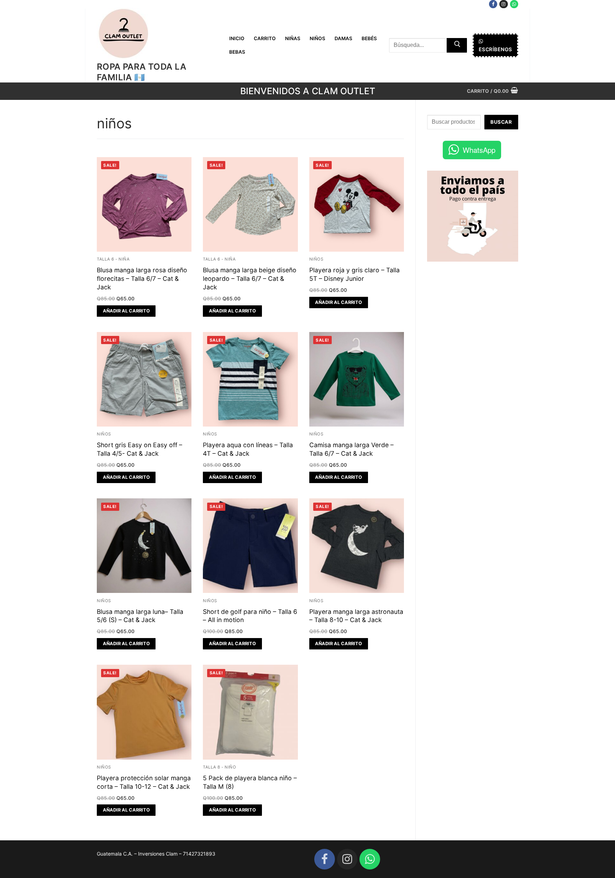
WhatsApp (479, 150)
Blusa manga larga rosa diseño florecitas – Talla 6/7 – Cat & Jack (142, 278)
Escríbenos (495, 49)
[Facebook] (493, 4)
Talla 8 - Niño (219, 767)
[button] (126, 311)
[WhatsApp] (514, 4)
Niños (316, 259)
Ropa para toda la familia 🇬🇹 (141, 71)
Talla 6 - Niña (113, 259)
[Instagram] (503, 4)
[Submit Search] (457, 45)
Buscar (501, 122)
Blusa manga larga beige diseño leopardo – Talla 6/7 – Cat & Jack (249, 278)
